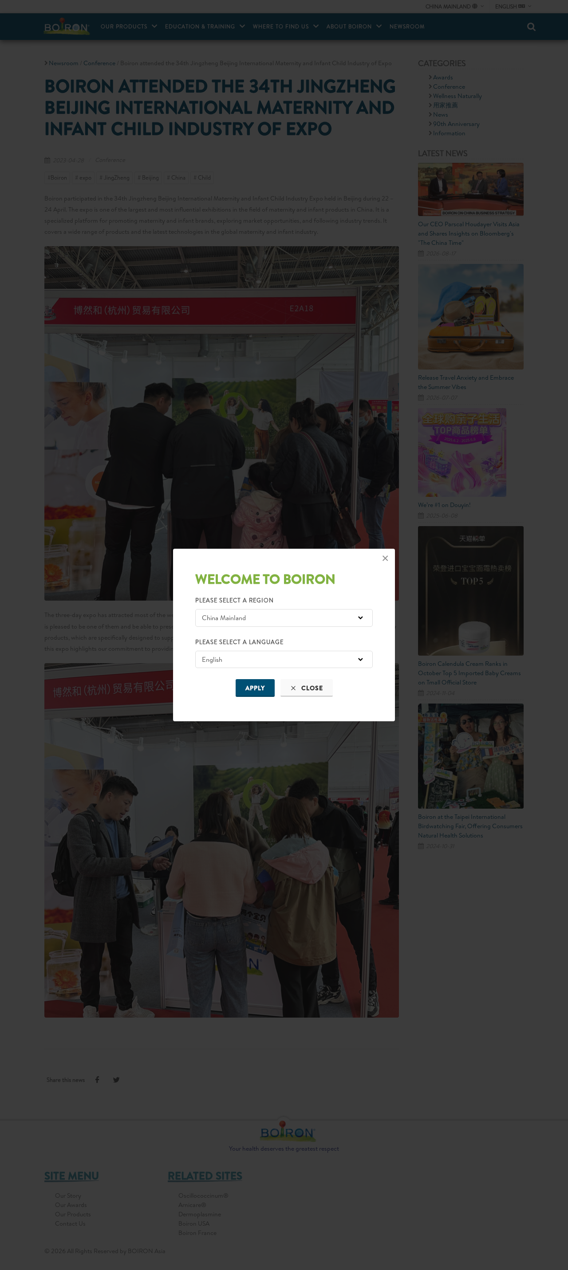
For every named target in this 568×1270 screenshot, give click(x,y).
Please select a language (239, 642)
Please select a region (234, 600)
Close (311, 688)
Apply (255, 688)
